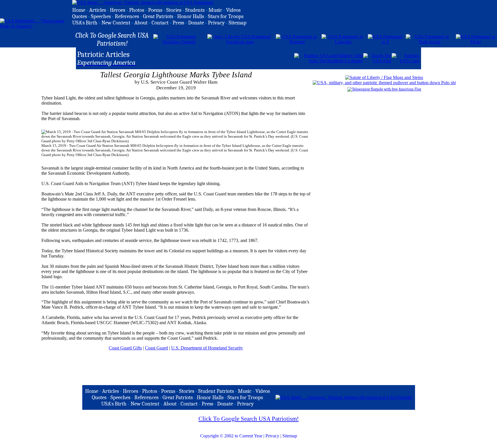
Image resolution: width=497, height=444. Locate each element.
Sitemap (289, 435)
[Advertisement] (226, 57)
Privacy (272, 435)
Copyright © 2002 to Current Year (231, 435)
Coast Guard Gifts (125, 347)
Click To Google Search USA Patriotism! (248, 418)
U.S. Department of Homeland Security (207, 347)
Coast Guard (156, 347)
